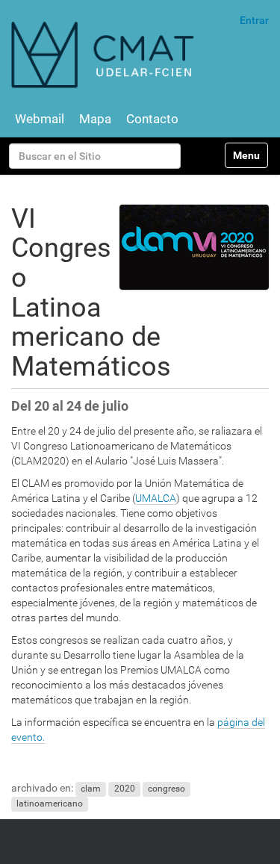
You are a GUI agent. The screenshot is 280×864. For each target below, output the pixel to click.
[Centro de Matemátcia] (104, 54)
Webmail (39, 118)
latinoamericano (49, 803)
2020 (124, 788)
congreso (166, 788)
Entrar (254, 20)
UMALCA (155, 498)
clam (91, 788)
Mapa (95, 118)
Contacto (152, 118)
